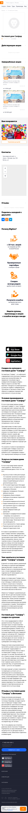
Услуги (4, 6)
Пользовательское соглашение (8, 791)
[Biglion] (3, 2)
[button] (2, 132)
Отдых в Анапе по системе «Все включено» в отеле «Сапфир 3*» (11, 81)
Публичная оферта (6, 793)
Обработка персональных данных (9, 790)
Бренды (3, 10)
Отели (8, 6)
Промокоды (19, 6)
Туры (13, 6)
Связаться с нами (14, 750)
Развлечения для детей (14, 142)
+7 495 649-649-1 (7, 742)
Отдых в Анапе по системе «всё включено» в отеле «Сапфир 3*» (11, 105)
